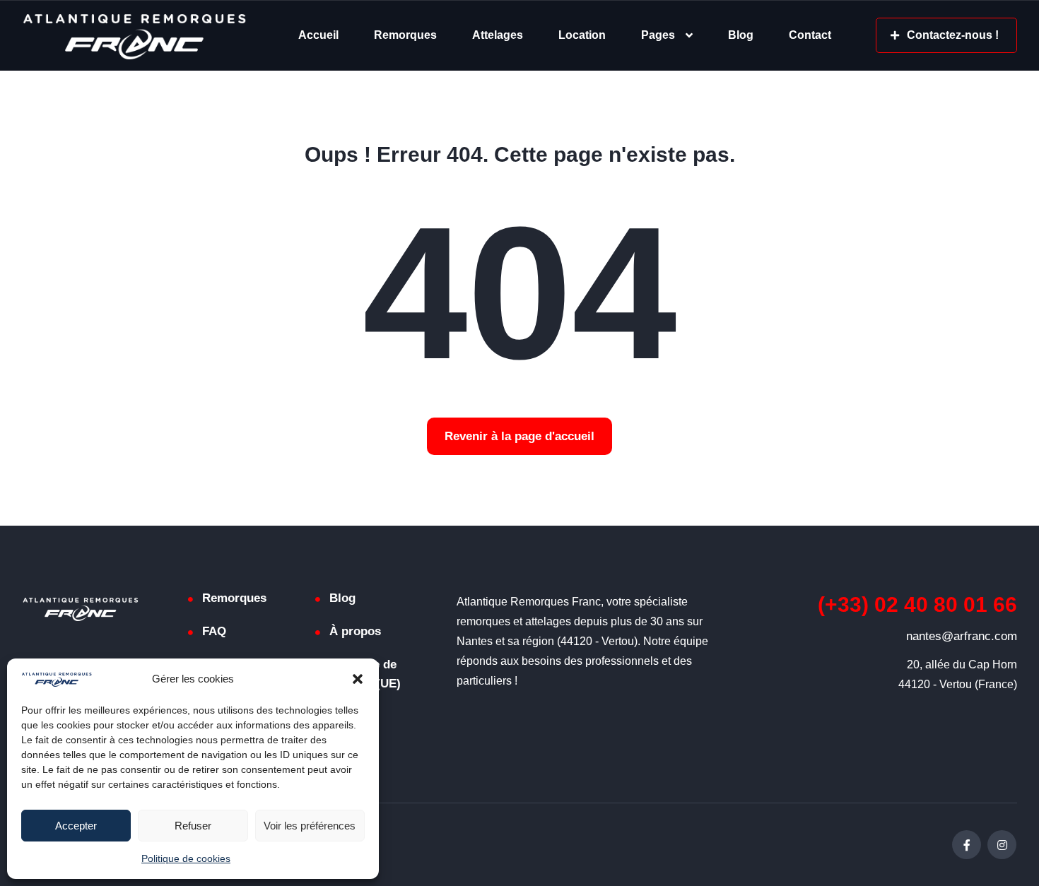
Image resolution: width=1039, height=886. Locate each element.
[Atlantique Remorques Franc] (134, 36)
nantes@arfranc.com (961, 636)
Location (582, 35)
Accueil (318, 35)
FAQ (214, 631)
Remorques (405, 35)
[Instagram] (1001, 844)
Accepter (76, 826)
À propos (355, 631)
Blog (740, 35)
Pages (658, 35)
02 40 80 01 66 (917, 604)
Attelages (497, 35)
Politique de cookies (185, 858)
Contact (810, 35)
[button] (358, 679)
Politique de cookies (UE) (365, 674)
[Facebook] (966, 844)
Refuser (193, 826)
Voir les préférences (310, 826)
